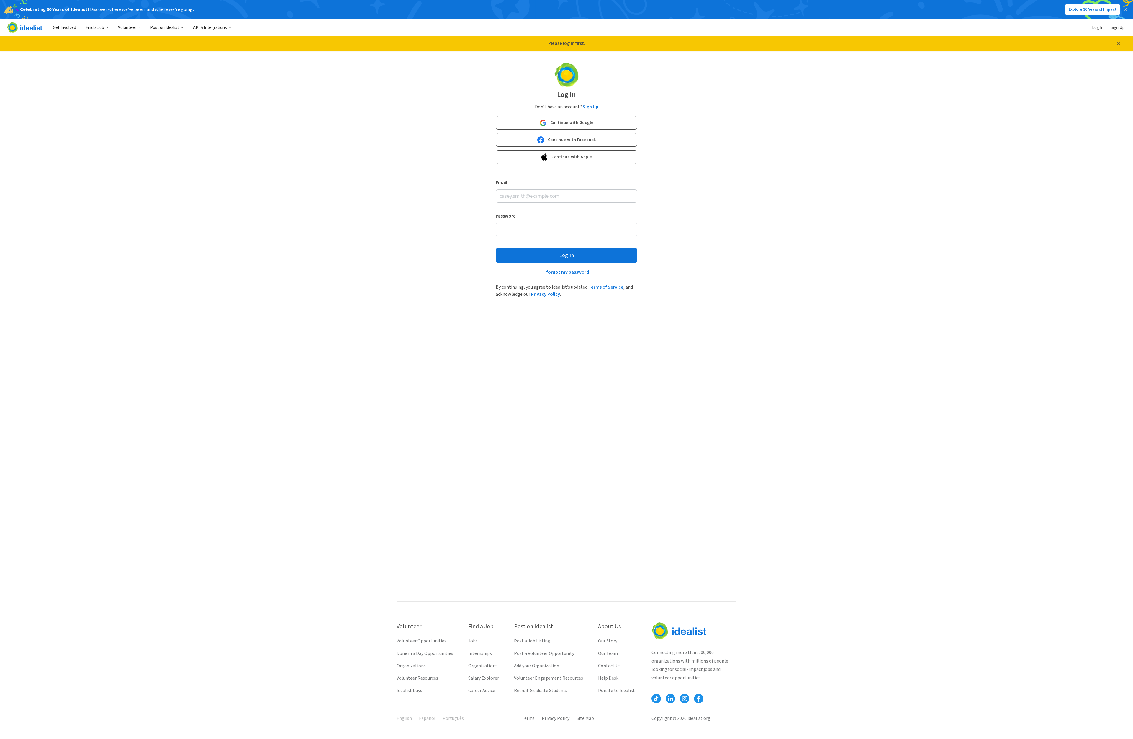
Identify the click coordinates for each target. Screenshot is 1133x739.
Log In (1097, 27)
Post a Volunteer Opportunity (544, 653)
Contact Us (609, 666)
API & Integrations (210, 27)
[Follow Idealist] (656, 698)
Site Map (585, 718)
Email (501, 182)
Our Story (607, 641)
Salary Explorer (483, 678)
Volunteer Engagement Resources (548, 678)
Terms (528, 718)
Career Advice (481, 690)
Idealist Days (409, 690)
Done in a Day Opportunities (425, 653)
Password (506, 216)
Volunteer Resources (417, 678)
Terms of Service (605, 287)
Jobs (473, 641)
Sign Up (1118, 27)
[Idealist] (24, 27)
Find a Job (95, 27)
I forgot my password (566, 272)
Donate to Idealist (616, 690)
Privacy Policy (545, 294)
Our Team (608, 653)
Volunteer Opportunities (421, 641)
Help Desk (608, 678)
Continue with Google (572, 123)
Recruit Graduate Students (540, 690)
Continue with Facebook (572, 140)
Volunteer (127, 27)
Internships (480, 653)
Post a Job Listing (532, 641)
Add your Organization (536, 666)
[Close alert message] (1118, 43)
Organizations (411, 666)
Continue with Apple (571, 157)
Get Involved (64, 27)
